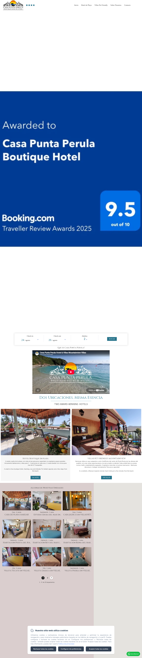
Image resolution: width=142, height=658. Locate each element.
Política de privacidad (66, 644)
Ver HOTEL (35, 477)
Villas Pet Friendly (101, 5)
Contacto (127, 5)
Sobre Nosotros (116, 5)
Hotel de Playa (86, 5)
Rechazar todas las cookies (43, 649)
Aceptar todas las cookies (98, 649)
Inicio (76, 5)
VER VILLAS (106, 477)
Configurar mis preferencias (71, 649)
